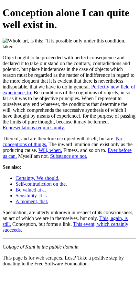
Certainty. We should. (37, 178)
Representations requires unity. (34, 127)
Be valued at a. (31, 189)
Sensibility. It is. (32, 195)
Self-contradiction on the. (41, 184)
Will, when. (50, 150)
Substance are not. (68, 156)
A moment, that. (32, 201)
